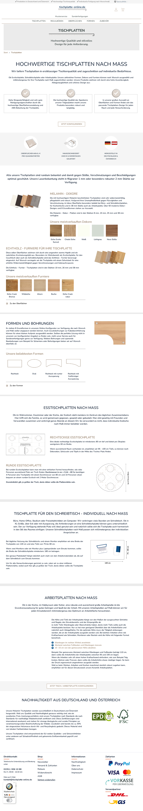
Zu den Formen (16, 385)
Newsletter (43, 762)
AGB (40, 776)
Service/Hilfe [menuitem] (121, 2)
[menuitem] (116, 10)
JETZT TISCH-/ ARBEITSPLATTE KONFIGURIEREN (71, 686)
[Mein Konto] (116, 10)
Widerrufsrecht (45, 772)
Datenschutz (77, 769)
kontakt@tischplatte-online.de (18, 779)
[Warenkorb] (123, 10)
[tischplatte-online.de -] (72, 8)
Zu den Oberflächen (18, 303)
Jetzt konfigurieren (71, 124)
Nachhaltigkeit (78, 762)
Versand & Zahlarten (47, 765)
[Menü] (14, 783)
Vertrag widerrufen (46, 779)
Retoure (41, 769)
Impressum (77, 772)
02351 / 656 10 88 (13, 769)
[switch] (9, 800)
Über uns (76, 765)
